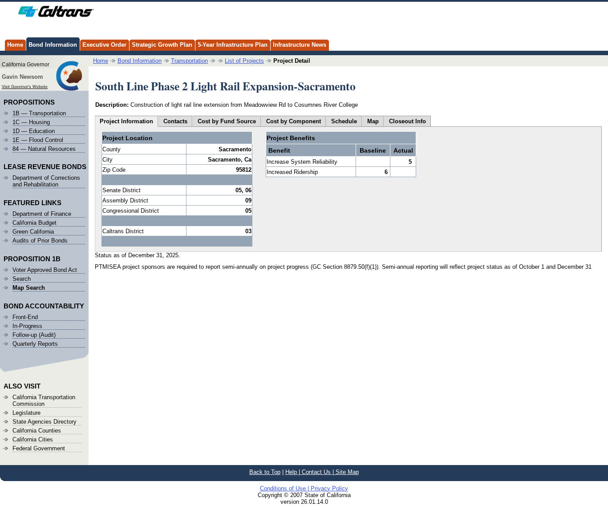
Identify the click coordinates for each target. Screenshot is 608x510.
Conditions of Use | (285, 488)
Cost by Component (293, 121)
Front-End (25, 317)
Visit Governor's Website (25, 87)
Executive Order (104, 44)
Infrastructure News (299, 44)
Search (21, 278)
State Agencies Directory (44, 421)
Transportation (189, 60)
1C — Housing (31, 122)
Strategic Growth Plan (162, 44)
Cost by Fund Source (227, 121)
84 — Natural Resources (44, 149)
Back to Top (264, 472)
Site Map (347, 472)
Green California (33, 231)
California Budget (34, 222)
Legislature (26, 412)
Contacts (175, 121)
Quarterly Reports (35, 343)
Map (373, 121)
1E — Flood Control (37, 140)
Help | (293, 472)
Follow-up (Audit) (34, 335)
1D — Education (33, 131)
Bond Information (52, 44)
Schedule (344, 121)
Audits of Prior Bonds (40, 240)
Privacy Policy (329, 488)
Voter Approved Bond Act (44, 270)
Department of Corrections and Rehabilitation (46, 181)
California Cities (32, 439)
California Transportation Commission (43, 400)
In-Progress (27, 326)
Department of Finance (41, 213)
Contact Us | (319, 472)
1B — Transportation (39, 113)
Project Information (126, 121)
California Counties (36, 430)
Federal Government (38, 448)
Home (15, 44)
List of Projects (244, 60)
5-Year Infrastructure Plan (233, 44)
